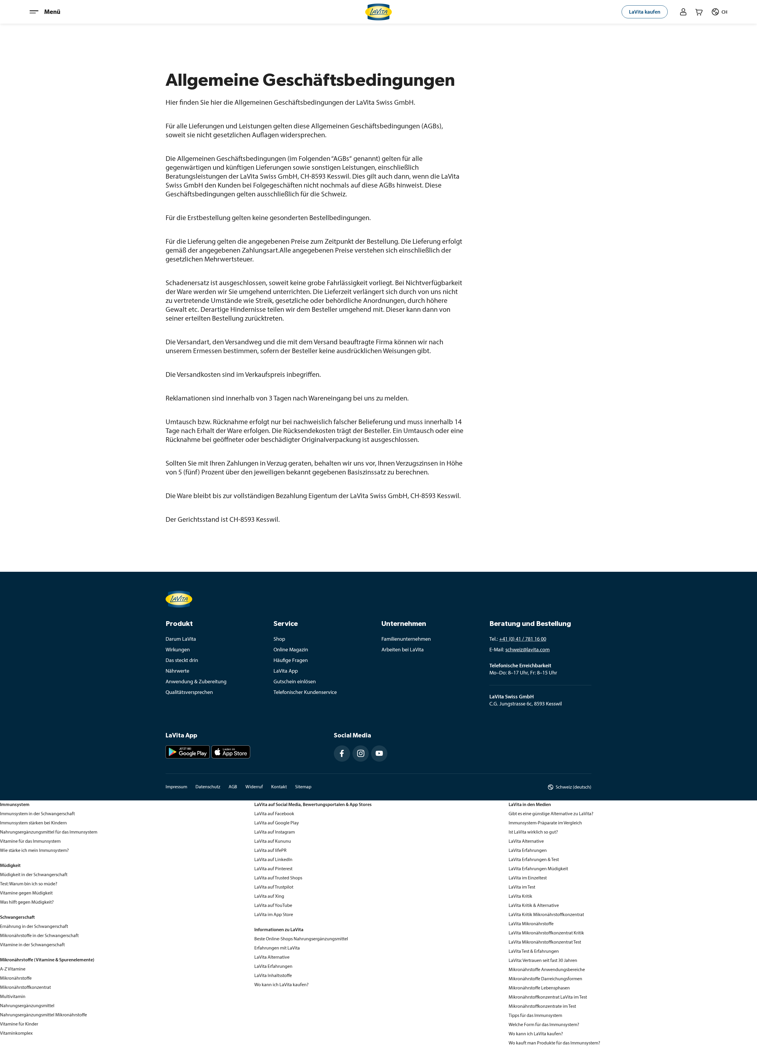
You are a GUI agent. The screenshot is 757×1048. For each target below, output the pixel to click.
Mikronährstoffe (16, 978)
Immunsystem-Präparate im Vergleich (545, 823)
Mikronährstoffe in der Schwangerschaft (39, 936)
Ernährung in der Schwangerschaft (34, 926)
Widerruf (254, 787)
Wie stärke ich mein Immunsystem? (34, 850)
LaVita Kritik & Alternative (534, 905)
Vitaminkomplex (16, 1033)
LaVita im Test (522, 887)
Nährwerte (177, 671)
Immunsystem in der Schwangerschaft (37, 814)
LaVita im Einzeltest (528, 878)
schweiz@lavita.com (527, 650)
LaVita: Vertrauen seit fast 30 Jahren (543, 960)
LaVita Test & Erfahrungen (534, 951)
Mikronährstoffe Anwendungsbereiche (547, 970)
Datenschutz (207, 787)
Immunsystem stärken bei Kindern (33, 823)
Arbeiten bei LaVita (402, 650)
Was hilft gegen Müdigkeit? (27, 902)
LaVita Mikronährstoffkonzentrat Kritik (546, 933)
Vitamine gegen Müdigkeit (26, 893)
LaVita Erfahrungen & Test (534, 860)
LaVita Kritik (520, 896)
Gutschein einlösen (295, 682)
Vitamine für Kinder (19, 1024)
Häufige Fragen (291, 660)
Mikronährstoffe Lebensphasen (539, 988)
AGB (233, 787)
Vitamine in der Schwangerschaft (32, 945)
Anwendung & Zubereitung (196, 682)
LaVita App (286, 671)
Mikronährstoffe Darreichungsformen (545, 979)
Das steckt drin (182, 660)
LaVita (260, 814)
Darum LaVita (181, 639)
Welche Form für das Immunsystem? (544, 1025)
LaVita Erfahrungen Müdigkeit (538, 869)
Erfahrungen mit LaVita (277, 948)
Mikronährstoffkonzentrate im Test (542, 1006)
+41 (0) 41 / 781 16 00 (522, 639)
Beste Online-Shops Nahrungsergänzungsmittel (301, 939)
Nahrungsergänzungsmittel (27, 1006)
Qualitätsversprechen (189, 692)
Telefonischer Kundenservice (305, 692)
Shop (279, 639)
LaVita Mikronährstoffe (531, 924)
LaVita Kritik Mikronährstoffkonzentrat (546, 915)
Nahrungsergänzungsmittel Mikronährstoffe (43, 1015)
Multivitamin (12, 996)
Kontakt (279, 787)
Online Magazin (291, 650)
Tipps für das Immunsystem (535, 1015)
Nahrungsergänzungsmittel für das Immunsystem (48, 832)
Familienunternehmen (406, 639)
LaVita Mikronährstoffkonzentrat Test (545, 942)
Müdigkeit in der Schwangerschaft (33, 875)
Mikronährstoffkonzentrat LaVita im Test (548, 997)
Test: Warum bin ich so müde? (28, 884)
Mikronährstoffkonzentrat (25, 987)
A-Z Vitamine (12, 969)
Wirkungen (178, 650)
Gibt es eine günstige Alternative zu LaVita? (551, 814)
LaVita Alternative (271, 957)
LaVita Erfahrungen (273, 966)
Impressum (176, 787)
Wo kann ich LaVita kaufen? (281, 985)
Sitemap (303, 787)
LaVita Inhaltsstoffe (273, 975)
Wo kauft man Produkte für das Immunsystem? (554, 1043)
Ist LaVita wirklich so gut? (533, 832)
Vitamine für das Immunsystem (30, 841)
